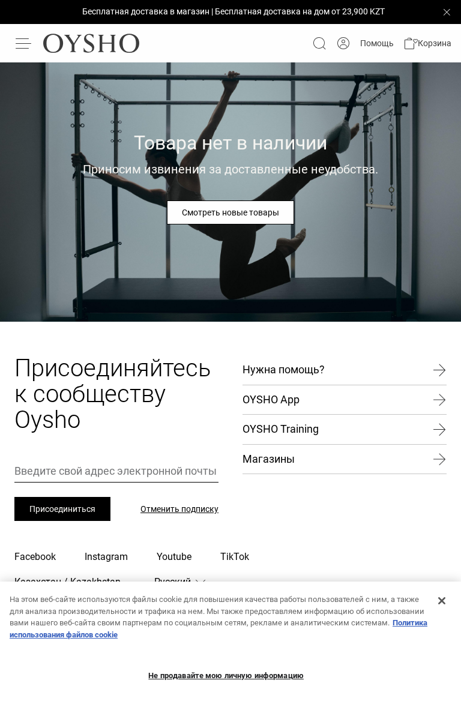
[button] (427, 43)
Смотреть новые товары (230, 212)
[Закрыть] (442, 601)
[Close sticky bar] (446, 12)
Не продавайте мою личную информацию (226, 675)
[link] (343, 43)
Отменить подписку (179, 509)
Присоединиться (62, 509)
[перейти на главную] (91, 43)
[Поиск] (319, 43)
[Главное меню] (24, 43)
